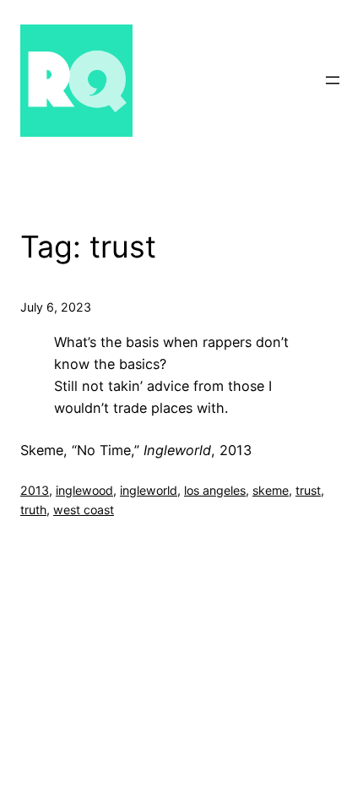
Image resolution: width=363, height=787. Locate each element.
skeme (270, 490)
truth (33, 509)
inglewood (84, 490)
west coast (83, 509)
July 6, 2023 (55, 307)
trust (308, 490)
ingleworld (148, 490)
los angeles (215, 490)
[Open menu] (332, 80)
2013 (34, 490)
